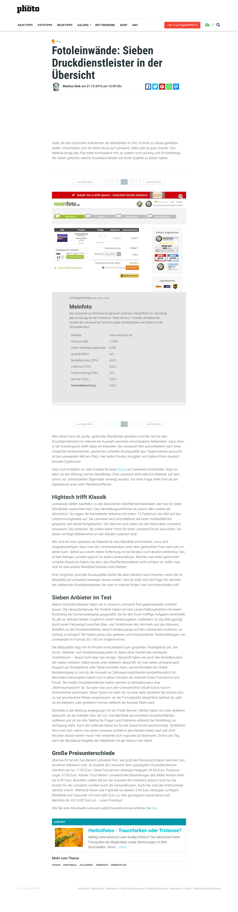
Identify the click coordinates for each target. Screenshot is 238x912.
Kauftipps (25, 25)
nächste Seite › (154, 182)
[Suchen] (218, 25)
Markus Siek (72, 86)
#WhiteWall (70, 865)
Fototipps (45, 25)
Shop (123, 25)
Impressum (175, 888)
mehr (122, 847)
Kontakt (187, 888)
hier (154, 808)
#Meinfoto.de (118, 865)
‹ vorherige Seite (84, 182)
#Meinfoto (102, 865)
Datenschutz (112, 888)
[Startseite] (28, 9)
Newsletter (84, 888)
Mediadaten (97, 888)
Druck (122, 469)
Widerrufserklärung (157, 888)
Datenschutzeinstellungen (207, 888)
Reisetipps (64, 25)
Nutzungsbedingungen (133, 888)
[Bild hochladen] (207, 25)
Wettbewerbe (105, 25)
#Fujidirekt (86, 865)
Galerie (83, 25)
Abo (135, 25)
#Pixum (56, 865)
